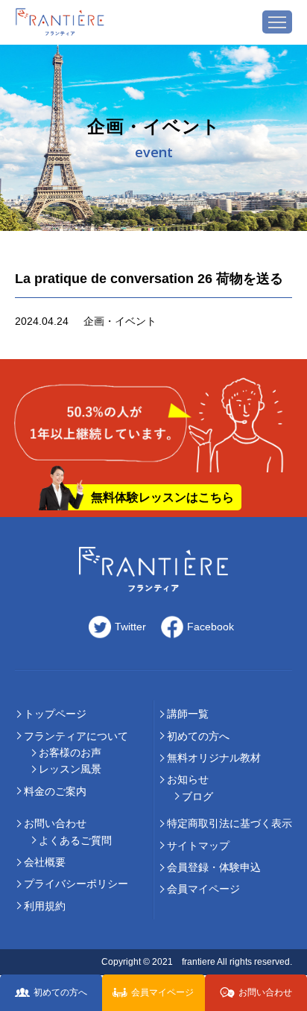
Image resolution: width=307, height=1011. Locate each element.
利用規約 (45, 906)
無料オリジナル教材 (214, 758)
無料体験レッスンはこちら (162, 497)
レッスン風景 (70, 769)
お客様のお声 (70, 752)
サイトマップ (198, 846)
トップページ (55, 714)
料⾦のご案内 (55, 791)
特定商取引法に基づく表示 (229, 823)
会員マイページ (203, 889)
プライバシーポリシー (76, 884)
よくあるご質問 (75, 840)
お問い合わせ (55, 823)
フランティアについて (76, 736)
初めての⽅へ (198, 736)
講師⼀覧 (188, 714)
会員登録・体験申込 (214, 867)
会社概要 (45, 862)
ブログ (197, 796)
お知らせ (188, 779)
